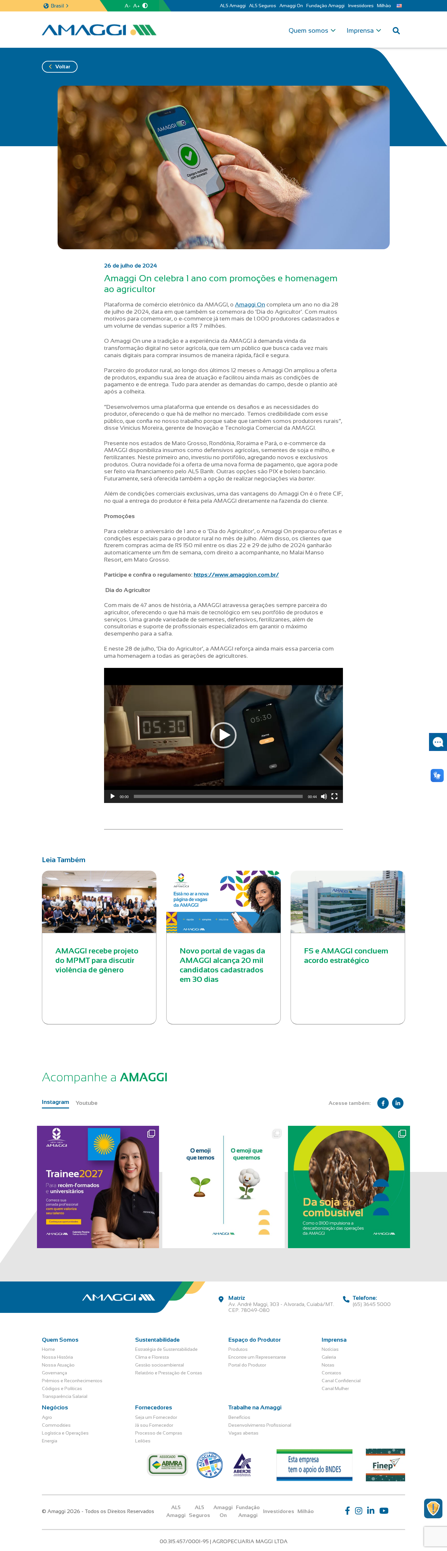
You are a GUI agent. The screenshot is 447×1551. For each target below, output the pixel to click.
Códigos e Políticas (62, 1388)
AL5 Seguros (262, 5)
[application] (223, 735)
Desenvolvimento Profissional (259, 1425)
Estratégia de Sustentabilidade (166, 1349)
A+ (136, 6)
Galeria (329, 1357)
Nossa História (57, 1357)
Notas (328, 1365)
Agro (47, 1417)
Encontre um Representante (257, 1357)
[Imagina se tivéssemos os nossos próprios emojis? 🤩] (223, 1187)
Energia (49, 1440)
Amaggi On (291, 5)
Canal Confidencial (341, 1380)
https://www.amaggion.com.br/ (236, 574)
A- (128, 6)
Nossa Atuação (58, 1365)
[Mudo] (324, 796)
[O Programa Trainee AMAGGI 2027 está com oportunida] (98, 1187)
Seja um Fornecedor (156, 1417)
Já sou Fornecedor (154, 1425)
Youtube (87, 1103)
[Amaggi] (99, 29)
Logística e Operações (65, 1433)
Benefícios (239, 1417)
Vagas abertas (243, 1433)
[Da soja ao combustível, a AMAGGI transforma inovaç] (349, 1187)
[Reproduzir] (112, 796)
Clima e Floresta (152, 1357)
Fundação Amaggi (325, 5)
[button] (223, 735)
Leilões (143, 1440)
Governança (54, 1372)
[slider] (218, 796)
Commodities (56, 1425)
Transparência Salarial (64, 1396)
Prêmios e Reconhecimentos (72, 1380)
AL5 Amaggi (233, 5)
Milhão (384, 5)
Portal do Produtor (247, 1365)
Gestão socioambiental (159, 1365)
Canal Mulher (335, 1388)
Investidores (361, 5)
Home (48, 1349)
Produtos (238, 1349)
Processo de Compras (158, 1433)
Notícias (330, 1349)
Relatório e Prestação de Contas (168, 1372)
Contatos (331, 1372)
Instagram (55, 1102)
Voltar (62, 66)
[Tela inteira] (334, 796)
